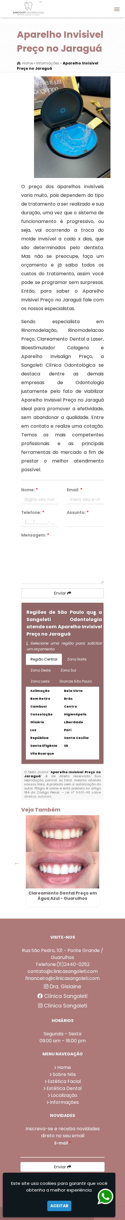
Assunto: (78, 512)
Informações (64, 1102)
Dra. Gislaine (64, 986)
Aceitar (59, 1206)
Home (64, 1067)
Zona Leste (40, 681)
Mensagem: (35, 535)
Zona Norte (76, 659)
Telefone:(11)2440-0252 (62, 964)
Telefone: (32, 512)
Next (94, 862)
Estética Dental (64, 1088)
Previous (17, 862)
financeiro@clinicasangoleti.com (62, 978)
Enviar (60, 593)
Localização (64, 1095)
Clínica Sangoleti (65, 996)
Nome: (29, 490)
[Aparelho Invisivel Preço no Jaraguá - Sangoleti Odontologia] (28, 8)
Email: (74, 490)
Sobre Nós (64, 1074)
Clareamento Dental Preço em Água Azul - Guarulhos (62, 895)
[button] (117, 9)
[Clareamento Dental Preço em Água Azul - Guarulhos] (62, 851)
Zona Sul (68, 670)
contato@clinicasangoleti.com (63, 971)
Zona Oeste (41, 670)
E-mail (62, 1143)
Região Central (44, 659)
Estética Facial (64, 1081)
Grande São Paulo (75, 681)
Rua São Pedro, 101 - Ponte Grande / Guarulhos (62, 954)
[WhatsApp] (107, 1196)
